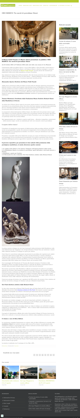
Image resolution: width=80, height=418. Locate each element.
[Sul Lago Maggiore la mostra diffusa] (68, 89)
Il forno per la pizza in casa (67, 155)
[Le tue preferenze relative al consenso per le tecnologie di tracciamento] (2, 416)
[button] (3, 375)
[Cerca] (71, 5)
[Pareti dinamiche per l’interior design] (68, 173)
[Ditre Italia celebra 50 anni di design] (68, 119)
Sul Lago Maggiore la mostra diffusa (39, 406)
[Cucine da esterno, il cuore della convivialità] (68, 33)
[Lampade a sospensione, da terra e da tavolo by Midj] (68, 62)
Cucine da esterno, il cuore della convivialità (38, 397)
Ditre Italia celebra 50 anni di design (39, 408)
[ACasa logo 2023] (8, 4)
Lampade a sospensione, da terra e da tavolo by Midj (40, 402)
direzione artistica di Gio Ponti (26, 290)
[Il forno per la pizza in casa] (68, 147)
